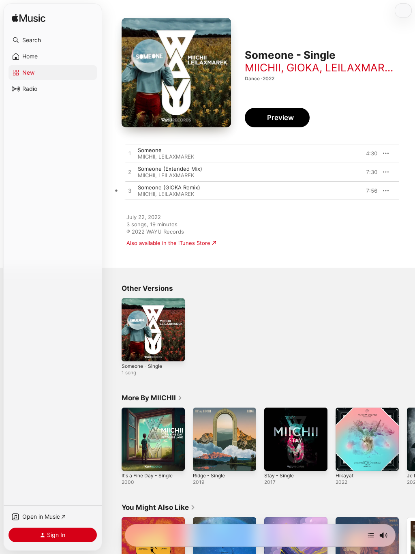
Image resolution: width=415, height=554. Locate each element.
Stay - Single (279, 475)
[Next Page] (407, 439)
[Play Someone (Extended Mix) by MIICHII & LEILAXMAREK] (130, 172)
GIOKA (303, 67)
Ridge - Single (209, 475)
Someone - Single (142, 366)
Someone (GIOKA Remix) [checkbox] (169, 187)
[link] (152, 397)
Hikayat (344, 475)
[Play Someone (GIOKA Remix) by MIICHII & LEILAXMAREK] (130, 191)
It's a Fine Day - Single (147, 475)
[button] (52, 40)
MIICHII (263, 67)
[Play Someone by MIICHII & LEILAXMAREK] (130, 153)
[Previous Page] (113, 439)
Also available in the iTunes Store (168, 243)
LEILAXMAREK (361, 67)
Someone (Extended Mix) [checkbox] (170, 168)
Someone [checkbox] (150, 150)
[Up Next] (371, 535)
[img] (28, 18)
